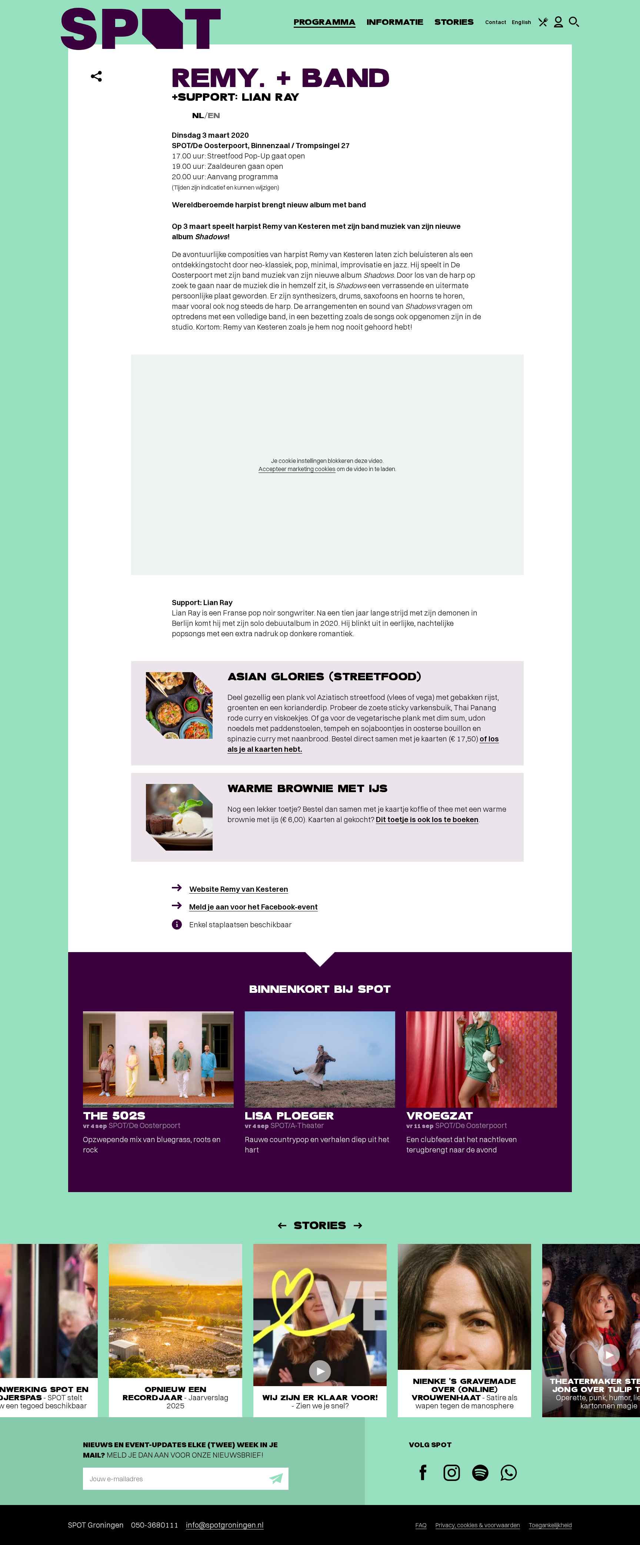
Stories (454, 22)
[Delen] (96, 76)
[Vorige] (281, 1225)
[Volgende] (358, 1225)
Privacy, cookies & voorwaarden (478, 1525)
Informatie (395, 22)
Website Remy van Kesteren (238, 889)
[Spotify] (480, 1473)
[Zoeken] (574, 25)
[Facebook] (423, 1473)
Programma (325, 22)
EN (214, 116)
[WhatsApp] (508, 1473)
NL (198, 116)
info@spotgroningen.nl (225, 1524)
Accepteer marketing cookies (297, 469)
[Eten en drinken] (543, 24)
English (521, 22)
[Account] (558, 25)
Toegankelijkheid (550, 1525)
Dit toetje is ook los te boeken (427, 819)
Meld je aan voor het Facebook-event (253, 906)
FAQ (421, 1525)
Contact (496, 22)
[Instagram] (451, 1473)
